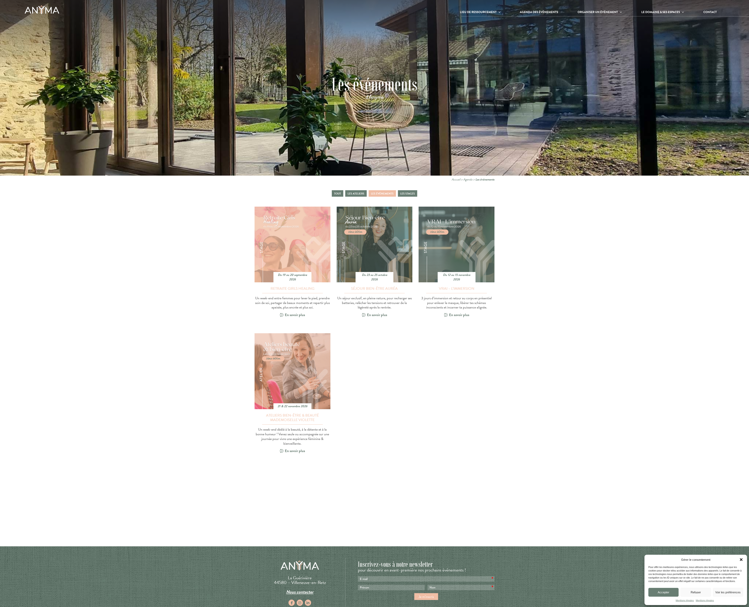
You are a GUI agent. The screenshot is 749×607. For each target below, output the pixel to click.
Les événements (382, 194)
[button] (741, 560)
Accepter (663, 592)
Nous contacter (299, 591)
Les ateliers (356, 194)
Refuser (696, 592)
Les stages (407, 194)
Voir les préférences (728, 592)
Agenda (467, 179)
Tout (337, 194)
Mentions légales (685, 600)
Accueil (456, 179)
